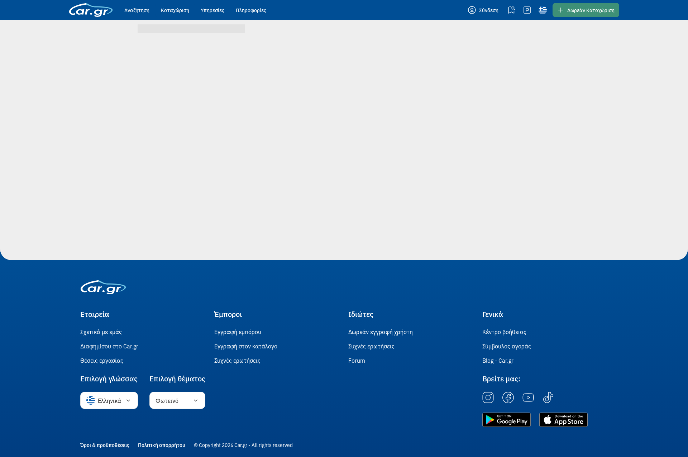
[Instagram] (488, 398)
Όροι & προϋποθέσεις (104, 444)
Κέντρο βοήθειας (504, 331)
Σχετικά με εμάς (101, 331)
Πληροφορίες (251, 10)
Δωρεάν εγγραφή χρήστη (380, 331)
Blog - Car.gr (497, 360)
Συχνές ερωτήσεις (237, 360)
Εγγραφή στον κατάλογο (245, 346)
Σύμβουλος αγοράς (506, 346)
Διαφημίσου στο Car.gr (109, 346)
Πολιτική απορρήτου (161, 444)
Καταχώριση (175, 10)
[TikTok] (548, 398)
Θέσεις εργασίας (101, 360)
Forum (356, 360)
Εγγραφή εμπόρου (237, 331)
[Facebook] (508, 398)
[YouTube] (528, 398)
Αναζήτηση (136, 10)
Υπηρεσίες (212, 10)
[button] (484, 10)
